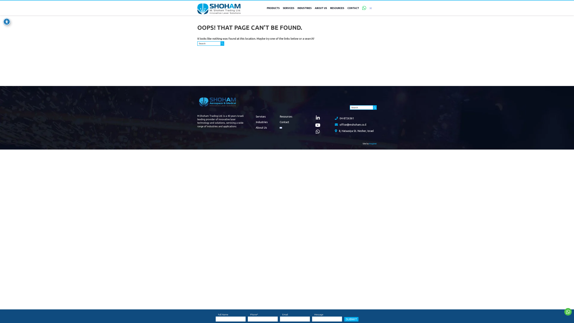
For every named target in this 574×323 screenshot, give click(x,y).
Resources (337, 8)
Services (288, 8)
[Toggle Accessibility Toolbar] (6, 21)
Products (273, 8)
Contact (353, 8)
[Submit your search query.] (222, 43)
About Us (321, 8)
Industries (304, 8)
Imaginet (373, 144)
